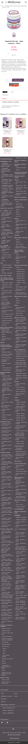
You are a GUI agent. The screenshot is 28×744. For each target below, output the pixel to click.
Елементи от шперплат (6, 600)
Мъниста (4, 336)
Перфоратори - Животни (21, 375)
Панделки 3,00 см (21, 276)
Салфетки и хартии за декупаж (20, 522)
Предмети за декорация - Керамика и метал (21, 334)
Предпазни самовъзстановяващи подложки (19, 482)
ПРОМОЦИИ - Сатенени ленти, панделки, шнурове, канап (7, 176)
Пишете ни (3, 701)
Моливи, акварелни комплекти (20, 394)
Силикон (18, 214)
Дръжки (18, 239)
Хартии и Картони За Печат (20, 474)
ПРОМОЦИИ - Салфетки (7, 188)
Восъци (17, 254)
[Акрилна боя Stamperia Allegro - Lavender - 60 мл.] (7, 123)
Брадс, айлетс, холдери (6, 275)
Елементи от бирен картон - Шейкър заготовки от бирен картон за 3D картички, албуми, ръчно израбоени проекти (7, 595)
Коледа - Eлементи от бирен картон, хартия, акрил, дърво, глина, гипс (21, 548)
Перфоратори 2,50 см (20, 354)
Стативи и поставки (20, 389)
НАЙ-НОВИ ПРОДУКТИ (6, 159)
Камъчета (18, 300)
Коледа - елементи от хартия (21, 556)
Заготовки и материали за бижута (21, 161)
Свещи (16, 397)
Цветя (17, 502)
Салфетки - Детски (20, 404)
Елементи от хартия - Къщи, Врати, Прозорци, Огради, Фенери (6, 499)
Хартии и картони (20, 469)
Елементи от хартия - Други (6, 515)
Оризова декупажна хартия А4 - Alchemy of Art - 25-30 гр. (7, 379)
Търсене (16, 693)
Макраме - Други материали (19, 232)
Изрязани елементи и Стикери (20, 177)
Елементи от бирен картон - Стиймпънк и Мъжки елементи (6, 564)
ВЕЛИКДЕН (17, 515)
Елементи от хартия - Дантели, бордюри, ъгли (6, 477)
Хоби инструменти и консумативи (19, 478)
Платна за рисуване (20, 387)
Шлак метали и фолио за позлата (21, 526)
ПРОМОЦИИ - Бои (6, 183)
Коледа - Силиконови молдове (20, 614)
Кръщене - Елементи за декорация (7, 237)
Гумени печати (19, 313)
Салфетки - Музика (20, 415)
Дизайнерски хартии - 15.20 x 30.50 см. (6, 438)
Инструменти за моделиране (5, 360)
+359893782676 (10, 710)
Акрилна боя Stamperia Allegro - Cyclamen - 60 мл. (20, 131)
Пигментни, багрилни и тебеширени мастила (21, 454)
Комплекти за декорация (20, 197)
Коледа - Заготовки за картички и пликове (20, 533)
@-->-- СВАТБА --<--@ (6, 210)
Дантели (18, 284)
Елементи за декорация (7, 267)
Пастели (18, 262)
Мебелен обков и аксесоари (21, 237)
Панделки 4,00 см (21, 278)
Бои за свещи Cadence (7, 316)
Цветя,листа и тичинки (20, 500)
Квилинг (17, 179)
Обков (4, 650)
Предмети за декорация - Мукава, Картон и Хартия (21, 327)
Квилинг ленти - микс (21, 185)
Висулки (2, 342)
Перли (17, 298)
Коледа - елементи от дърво (21, 573)
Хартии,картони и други (20, 463)
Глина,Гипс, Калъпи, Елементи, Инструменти (6, 346)
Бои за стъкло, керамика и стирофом (7, 311)
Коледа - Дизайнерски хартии (20, 544)
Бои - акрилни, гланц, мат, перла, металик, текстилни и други (7, 279)
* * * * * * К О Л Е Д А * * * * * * (21, 530)
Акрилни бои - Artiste (7, 290)
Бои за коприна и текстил (7, 314)
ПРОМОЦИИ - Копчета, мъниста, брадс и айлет (7, 180)
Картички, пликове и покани (6, 258)
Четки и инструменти (21, 391)
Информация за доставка (6, 696)
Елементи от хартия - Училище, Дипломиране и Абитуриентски (7, 463)
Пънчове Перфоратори (20, 349)
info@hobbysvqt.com (10, 707)
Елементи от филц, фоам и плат (7, 633)
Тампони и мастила (19, 446)
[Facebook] (2, 716)
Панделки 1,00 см (21, 271)
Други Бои (4, 324)
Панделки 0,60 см (21, 269)
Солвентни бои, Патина (7, 318)
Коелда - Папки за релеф (21, 595)
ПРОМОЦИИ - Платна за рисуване (7, 197)
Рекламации (3, 698)
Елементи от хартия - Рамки (6, 480)
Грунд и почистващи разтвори (20, 384)
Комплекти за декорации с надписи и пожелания (7, 639)
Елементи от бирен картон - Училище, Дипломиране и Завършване (5, 550)
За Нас (2, 693)
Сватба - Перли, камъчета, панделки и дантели (6, 226)
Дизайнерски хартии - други (6, 442)
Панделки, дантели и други (21, 265)
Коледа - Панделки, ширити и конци (20, 592)
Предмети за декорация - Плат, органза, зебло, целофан (21, 346)
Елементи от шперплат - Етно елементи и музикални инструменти (7, 614)
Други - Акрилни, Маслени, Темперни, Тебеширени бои (5, 303)
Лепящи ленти (19, 203)
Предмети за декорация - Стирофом (21, 338)
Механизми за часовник (7, 658)
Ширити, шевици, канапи (5, 270)
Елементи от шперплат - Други (7, 622)
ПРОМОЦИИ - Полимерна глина (5, 200)
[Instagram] (5, 716)
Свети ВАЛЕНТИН (19, 509)
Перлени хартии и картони (19, 466)
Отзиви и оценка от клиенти (10, 102)
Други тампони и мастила (19, 458)
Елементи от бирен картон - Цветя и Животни (7, 560)
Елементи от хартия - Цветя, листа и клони (6, 484)
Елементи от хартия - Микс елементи (6, 522)
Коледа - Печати (19, 611)
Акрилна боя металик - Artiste (6, 293)
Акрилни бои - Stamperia (7, 282)
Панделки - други (21, 280)
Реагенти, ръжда (5, 322)
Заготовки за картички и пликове (20, 165)
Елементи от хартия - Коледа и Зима (6, 526)
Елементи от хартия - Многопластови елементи (7, 511)
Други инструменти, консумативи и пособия (20, 497)
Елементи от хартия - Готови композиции (6, 519)
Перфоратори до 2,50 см (21, 351)
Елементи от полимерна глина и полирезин (7, 355)
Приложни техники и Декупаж (5, 373)
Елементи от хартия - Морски (6, 495)
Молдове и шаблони (6, 363)
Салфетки (17, 400)
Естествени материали (7, 636)
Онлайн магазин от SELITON (14, 742)
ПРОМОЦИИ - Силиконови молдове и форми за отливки (6, 165)
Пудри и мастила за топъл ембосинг (6, 682)
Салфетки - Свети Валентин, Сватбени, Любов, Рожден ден (20, 434)
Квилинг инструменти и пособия (21, 490)
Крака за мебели (19, 244)
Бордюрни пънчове (20, 358)
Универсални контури (7, 320)
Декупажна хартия (6, 375)
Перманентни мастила (21, 451)
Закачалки (18, 241)
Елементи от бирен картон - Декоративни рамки (6, 532)
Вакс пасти (4, 399)
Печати (16, 305)
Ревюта (4, 98)
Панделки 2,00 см (21, 273)
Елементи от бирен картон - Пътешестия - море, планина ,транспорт (7, 569)
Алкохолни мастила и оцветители (6, 307)
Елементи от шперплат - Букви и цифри (7, 603)
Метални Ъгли (6, 646)
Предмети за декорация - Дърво (21, 324)
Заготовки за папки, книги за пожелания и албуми (21, 173)
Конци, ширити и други (21, 286)
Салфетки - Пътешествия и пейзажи (21, 423)
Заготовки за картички (21, 167)
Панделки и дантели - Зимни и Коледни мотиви (21, 293)
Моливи (18, 260)
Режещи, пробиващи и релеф (20, 486)
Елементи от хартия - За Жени (7, 487)
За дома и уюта (5, 252)
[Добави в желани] (26, 76)
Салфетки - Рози (19, 420)
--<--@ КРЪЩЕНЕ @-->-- (7, 230)
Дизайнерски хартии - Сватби (6, 446)
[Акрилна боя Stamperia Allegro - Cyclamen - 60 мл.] (20, 123)
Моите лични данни (14, 738)
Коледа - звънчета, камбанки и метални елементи (20, 577)
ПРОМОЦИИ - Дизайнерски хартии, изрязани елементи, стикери (6, 170)
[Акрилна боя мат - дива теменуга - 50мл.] (14, 30)
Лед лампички (5, 642)
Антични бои (5, 299)
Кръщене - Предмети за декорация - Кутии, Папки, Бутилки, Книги (7, 233)
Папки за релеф (5, 679)
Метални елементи (6, 644)
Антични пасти (5, 397)
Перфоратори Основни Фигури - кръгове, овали (20, 363)
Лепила (3, 412)
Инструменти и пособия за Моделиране (21, 493)
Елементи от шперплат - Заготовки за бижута (7, 610)
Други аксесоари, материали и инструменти (21, 247)
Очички (3, 661)
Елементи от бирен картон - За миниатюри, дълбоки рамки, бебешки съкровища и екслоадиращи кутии (6, 579)
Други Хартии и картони (21, 471)
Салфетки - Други (20, 441)
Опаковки (17, 235)
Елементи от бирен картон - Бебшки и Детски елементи (7, 556)
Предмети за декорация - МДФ (21, 331)
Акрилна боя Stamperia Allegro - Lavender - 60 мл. (7, 131)
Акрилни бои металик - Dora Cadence (6, 297)
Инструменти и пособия (7, 419)
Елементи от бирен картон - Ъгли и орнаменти (7, 541)
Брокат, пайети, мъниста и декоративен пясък (7, 328)
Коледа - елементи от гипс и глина (21, 564)
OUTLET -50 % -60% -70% (7, 208)
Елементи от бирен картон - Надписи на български (5, 537)
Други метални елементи (5, 656)
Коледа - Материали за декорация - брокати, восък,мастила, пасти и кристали (20, 587)
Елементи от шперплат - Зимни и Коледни (7, 618)
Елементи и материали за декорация (7, 626)
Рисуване (17, 381)
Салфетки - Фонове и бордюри (20, 438)
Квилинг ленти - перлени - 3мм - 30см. (21, 188)
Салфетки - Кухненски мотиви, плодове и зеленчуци (20, 427)
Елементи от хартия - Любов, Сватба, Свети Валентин (6, 473)
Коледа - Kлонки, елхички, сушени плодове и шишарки (21, 608)
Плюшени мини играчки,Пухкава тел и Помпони (6, 667)
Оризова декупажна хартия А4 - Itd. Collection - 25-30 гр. (6, 384)
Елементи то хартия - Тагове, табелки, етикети (6, 508)
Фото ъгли (18, 216)
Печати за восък (19, 315)
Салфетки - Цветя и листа (21, 430)
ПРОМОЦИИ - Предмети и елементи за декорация (7, 186)
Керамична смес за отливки (5, 349)
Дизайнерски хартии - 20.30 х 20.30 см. (6, 428)
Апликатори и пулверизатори (18, 449)
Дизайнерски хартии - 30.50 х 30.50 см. (6, 431)
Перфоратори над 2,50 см (21, 356)
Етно (2, 263)
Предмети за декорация (7, 272)
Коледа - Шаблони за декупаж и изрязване (20, 618)
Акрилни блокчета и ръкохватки (20, 308)
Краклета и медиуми (6, 414)
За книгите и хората (6, 254)
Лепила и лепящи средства (21, 199)
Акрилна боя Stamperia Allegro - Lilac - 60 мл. (7, 150)
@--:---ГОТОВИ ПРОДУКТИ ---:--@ (5, 246)
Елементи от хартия (5, 452)
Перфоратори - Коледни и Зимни (21, 378)
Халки (4, 653)
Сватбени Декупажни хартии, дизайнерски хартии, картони (6, 214)
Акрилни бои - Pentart (5, 7)
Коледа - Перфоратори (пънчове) (20, 598)
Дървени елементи (6, 630)
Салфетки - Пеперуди (20, 417)
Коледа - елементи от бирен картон (21, 552)
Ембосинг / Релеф (5, 677)
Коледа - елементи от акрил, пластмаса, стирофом (21, 560)
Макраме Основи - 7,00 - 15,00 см (21, 225)
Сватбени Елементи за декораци (6, 222)
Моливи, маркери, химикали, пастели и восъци (19, 251)
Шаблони (4, 417)
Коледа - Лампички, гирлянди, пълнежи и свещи (20, 582)
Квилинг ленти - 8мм (20, 191)
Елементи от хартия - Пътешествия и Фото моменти (6, 504)
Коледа (3, 260)
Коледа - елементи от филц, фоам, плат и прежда (21, 568)
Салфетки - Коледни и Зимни (20, 410)
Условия (16, 696)
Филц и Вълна (18, 461)
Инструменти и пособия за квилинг (21, 194)
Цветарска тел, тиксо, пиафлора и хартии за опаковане (6, 674)
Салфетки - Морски (20, 413)
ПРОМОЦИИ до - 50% (6, 161)
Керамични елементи (6, 352)
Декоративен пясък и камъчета (6, 339)
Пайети (3, 334)
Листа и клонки (19, 504)
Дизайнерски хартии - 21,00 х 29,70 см (6, 435)
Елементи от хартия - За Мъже (7, 491)
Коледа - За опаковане (21, 604)
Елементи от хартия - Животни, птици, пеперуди (6, 468)
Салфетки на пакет (20, 443)
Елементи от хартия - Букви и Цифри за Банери (7, 455)
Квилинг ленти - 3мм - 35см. (20, 182)
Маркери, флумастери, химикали (20, 258)
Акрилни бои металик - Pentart (6, 288)
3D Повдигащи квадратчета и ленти (19, 207)
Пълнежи (4, 663)
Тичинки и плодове (20, 506)
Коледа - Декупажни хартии (20, 537)
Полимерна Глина (7, 370)
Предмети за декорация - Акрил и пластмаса (21, 320)
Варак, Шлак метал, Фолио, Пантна (6, 406)
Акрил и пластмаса (6, 628)
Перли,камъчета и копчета (21, 296)
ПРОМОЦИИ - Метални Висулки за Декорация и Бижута (7, 204)
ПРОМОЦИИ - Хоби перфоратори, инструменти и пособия (7, 192)
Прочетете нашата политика (14, 734)
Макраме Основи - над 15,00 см (20, 228)
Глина (3, 365)
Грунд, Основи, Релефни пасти (7, 403)
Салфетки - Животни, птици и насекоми (20, 407)
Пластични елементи (6, 357)
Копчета (17, 302)
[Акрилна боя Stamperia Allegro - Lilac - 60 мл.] (7, 142)
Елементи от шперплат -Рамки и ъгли (6, 606)
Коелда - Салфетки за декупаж (20, 540)
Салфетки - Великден (20, 402)
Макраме (17, 218)
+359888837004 (10, 713)
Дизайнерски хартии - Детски (6, 449)
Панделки (18, 267)
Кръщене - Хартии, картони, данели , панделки (5, 242)
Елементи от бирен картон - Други (5, 573)
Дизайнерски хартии (6, 265)
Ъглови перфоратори (20, 360)
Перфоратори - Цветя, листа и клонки (20, 370)
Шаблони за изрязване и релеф (20, 512)
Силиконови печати (20, 310)
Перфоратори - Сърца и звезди (20, 367)
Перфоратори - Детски (21, 373)
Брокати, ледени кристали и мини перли (6, 331)
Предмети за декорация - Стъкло (21, 342)
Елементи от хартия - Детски (6, 459)
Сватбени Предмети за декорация (6, 218)
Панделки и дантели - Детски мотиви (20, 290)
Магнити (5, 648)
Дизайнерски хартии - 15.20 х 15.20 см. (6, 424)
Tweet (12, 91)
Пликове (18, 169)
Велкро (17, 211)
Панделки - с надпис (21, 282)
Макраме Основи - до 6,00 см (20, 221)
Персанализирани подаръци (5, 250)
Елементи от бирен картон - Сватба (5, 545)
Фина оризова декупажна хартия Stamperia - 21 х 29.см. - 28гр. (7, 390)
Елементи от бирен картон (7, 529)
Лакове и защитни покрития (5, 410)
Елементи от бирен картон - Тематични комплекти (5, 589)
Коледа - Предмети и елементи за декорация (20, 602)
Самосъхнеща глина (7, 367)
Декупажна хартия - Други (7, 395)
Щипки (3, 670)
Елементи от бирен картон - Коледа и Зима (6, 584)
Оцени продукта (5, 94)
